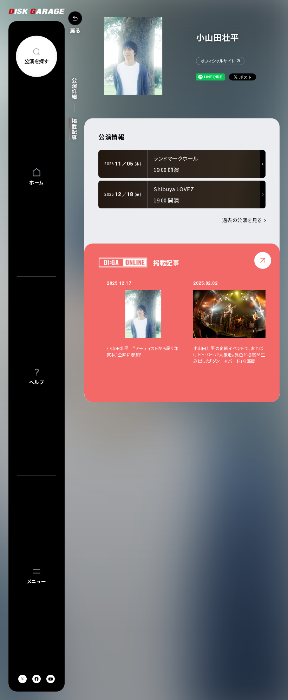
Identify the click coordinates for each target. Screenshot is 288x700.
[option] (150, 325)
